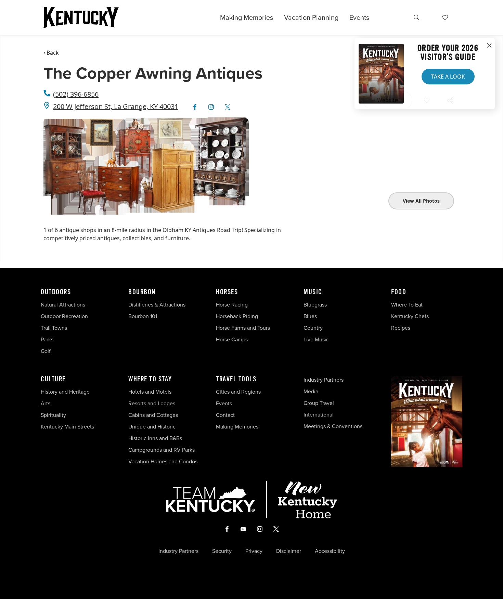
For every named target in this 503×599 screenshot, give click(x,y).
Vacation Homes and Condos (162, 461)
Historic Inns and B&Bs (155, 438)
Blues (310, 316)
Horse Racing (232, 305)
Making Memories (246, 17)
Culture (53, 379)
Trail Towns (54, 328)
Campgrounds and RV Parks (161, 450)
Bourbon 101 (142, 316)
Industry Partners (324, 380)
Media (311, 391)
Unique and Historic (152, 427)
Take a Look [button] (448, 76)
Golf (46, 351)
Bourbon (142, 292)
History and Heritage (66, 392)
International (319, 415)
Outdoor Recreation (64, 316)
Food (398, 292)
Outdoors (56, 292)
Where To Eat (407, 305)
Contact (225, 415)
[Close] (489, 46)
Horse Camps (232, 339)
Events (359, 17)
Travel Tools (236, 379)
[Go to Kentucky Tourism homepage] (81, 17)
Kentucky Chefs (410, 316)
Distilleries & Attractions (156, 305)
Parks (47, 339)
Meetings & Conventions (333, 426)
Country (313, 328)
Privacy (253, 551)
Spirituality (54, 415)
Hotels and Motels (149, 392)
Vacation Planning (311, 17)
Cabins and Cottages (153, 415)
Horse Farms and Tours (243, 328)
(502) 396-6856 (76, 94)
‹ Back (51, 52)
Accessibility (330, 551)
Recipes (401, 328)
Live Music (316, 339)
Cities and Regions (238, 392)
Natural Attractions (63, 305)
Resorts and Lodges (151, 403)
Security (222, 551)
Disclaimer (288, 551)
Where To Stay (150, 379)
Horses (227, 292)
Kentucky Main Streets (67, 427)
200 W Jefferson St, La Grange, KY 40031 (115, 106)
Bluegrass (315, 305)
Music (313, 292)
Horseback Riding (237, 316)
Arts (45, 403)
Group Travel (319, 403)
